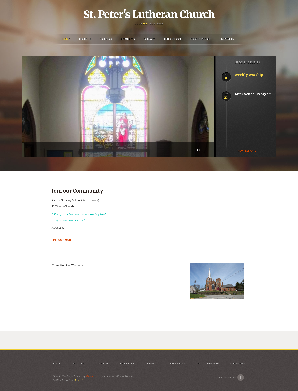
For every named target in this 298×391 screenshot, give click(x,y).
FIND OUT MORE (62, 239)
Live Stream (237, 363)
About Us (78, 363)
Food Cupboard (208, 363)
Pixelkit (79, 380)
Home (57, 363)
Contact (151, 363)
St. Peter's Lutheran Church (149, 14)
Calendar (102, 363)
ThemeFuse (92, 376)
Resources (127, 363)
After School (177, 363)
